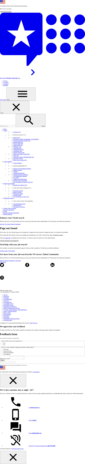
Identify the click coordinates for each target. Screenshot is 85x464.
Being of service (17, 192)
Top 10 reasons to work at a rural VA (23, 182)
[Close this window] (13, 380)
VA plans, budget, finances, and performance (15, 309)
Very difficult (6, 354)
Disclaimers (6, 315)
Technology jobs (17, 151)
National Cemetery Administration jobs (23, 157)
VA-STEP (16, 177)
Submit (2, 360)
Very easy (6, 349)
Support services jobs (18, 152)
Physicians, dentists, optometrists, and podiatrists (26, 139)
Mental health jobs (18, 142)
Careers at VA (17, 132)
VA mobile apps (7, 302)
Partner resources (7, 214)
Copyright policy (7, 320)
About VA (6, 300)
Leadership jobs (17, 148)
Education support (18, 190)
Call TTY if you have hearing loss (42, 446)
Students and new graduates (20, 174)
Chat (35, 433)
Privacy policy (7, 312)
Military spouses (17, 170)
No (4, 345)
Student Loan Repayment (20, 179)
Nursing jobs (16, 137)
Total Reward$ (17, 195)
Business (5, 85)
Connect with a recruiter (9, 208)
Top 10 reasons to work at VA (21, 196)
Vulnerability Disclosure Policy (11, 318)
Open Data (6, 317)
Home (5, 129)
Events (5, 211)
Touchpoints (36, 372)
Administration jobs (18, 149)
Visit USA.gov (33, 323)
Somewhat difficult (8, 352)
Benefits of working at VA (20, 185)
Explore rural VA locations (20, 180)
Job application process (19, 204)
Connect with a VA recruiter (7, 251)
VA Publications (7, 299)
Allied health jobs (17, 145)
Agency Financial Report (10, 311)
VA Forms (6, 297)
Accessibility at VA (8, 303)
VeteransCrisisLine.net (17, 448)
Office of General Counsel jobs (21, 154)
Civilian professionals (19, 173)
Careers (5, 130)
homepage (7, 238)
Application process (8, 198)
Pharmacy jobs (17, 146)
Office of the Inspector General (11, 308)
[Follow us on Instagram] (12, 287)
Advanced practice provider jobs (21, 140)
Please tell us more (5, 358)
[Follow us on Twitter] (12, 275)
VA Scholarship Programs (20, 176)
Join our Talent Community (7, 260)
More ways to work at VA (20, 160)
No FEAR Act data (8, 305)
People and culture (18, 193)
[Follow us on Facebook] (37, 275)
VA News (5, 82)
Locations (5, 84)
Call (34, 407)
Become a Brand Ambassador (11, 213)
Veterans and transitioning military (22, 168)
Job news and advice (8, 210)
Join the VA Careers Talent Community (10, 224)
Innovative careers (18, 158)
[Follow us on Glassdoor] (37, 287)
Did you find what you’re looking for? (9, 241)
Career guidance (7, 161)
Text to (33, 420)
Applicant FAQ (17, 205)
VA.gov (5, 81)
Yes (4, 343)
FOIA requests (7, 314)
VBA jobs (16, 155)
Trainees (15, 171)
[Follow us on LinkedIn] (62, 275)
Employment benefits (8, 183)
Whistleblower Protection (10, 306)
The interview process (19, 207)
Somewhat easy (7, 351)
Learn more (18, 260)
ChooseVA (6, 296)
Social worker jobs (18, 143)
